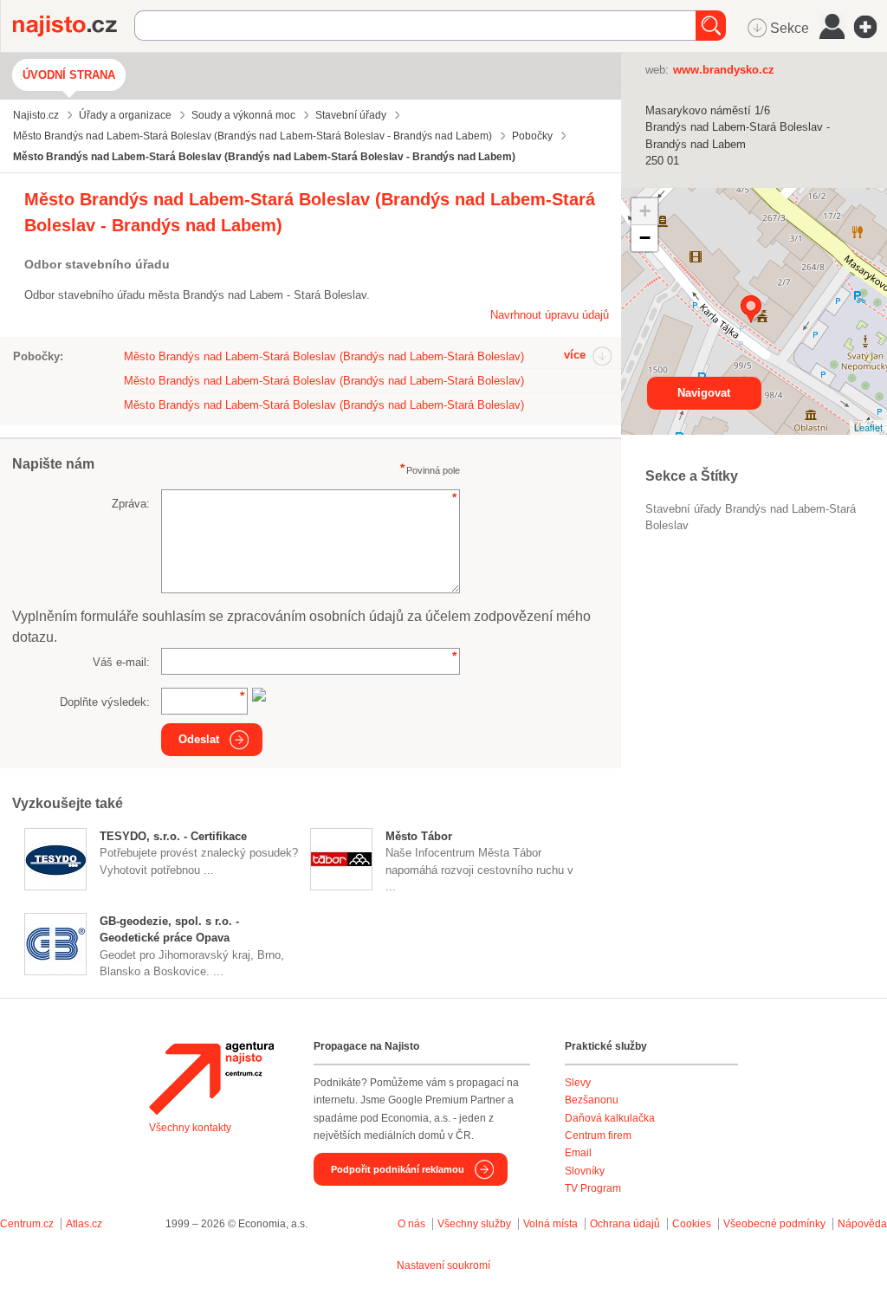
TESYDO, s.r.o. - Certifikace (173, 836)
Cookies (691, 1224)
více (575, 354)
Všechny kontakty (190, 1128)
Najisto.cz (73, 26)
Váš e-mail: (121, 662)
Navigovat (703, 392)
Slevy (578, 1083)
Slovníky (585, 1171)
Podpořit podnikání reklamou (397, 1169)
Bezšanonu (591, 1100)
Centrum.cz (27, 1224)
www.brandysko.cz (723, 69)
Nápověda (862, 1224)
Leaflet (868, 427)
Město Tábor (418, 836)
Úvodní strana (69, 74)
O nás (411, 1224)
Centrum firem (598, 1135)
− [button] (645, 238)
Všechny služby (475, 1224)
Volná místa (550, 1224)
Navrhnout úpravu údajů (549, 314)
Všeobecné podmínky (774, 1224)
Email (578, 1153)
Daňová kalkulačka (610, 1118)
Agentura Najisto (211, 1078)
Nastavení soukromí (443, 1265)
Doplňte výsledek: (105, 702)
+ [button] (645, 211)
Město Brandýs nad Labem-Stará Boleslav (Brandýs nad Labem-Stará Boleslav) (324, 356)
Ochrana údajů (625, 1224)
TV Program (593, 1188)
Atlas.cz (84, 1224)
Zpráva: (131, 503)
